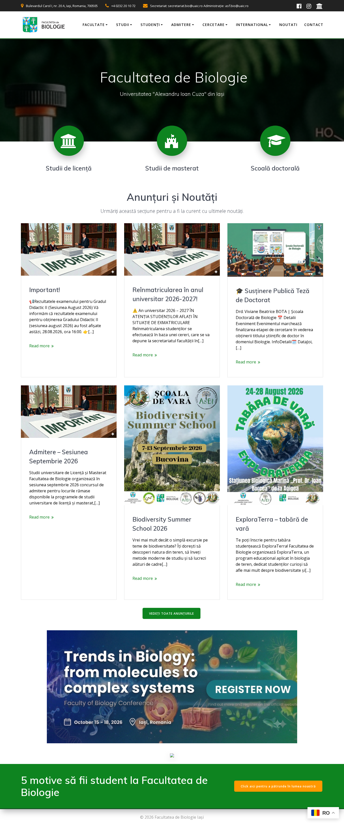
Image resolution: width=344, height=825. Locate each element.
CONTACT (313, 24)
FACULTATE (94, 24)
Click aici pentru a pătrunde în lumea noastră (278, 786)
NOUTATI (288, 24)
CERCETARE (213, 24)
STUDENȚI (150, 24)
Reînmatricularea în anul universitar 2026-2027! (167, 294)
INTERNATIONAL (252, 24)
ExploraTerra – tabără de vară (272, 524)
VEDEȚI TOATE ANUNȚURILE (171, 613)
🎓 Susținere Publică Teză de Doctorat (272, 295)
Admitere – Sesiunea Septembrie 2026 (58, 456)
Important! (44, 290)
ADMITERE (181, 24)
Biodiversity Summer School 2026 (161, 524)
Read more (39, 346)
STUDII (122, 24)
